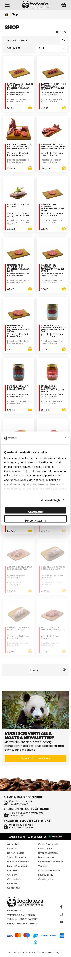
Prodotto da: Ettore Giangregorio (16, 583)
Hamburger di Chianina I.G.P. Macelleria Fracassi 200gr (52, 268)
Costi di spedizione (49, 870)
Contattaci (13, 887)
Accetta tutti (35, 511)
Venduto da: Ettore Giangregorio (16, 576)
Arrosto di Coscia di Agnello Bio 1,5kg (53, 568)
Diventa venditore (48, 852)
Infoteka (12, 870)
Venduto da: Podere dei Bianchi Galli (52, 576)
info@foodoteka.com (26, 923)
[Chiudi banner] (65, 438)
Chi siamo (13, 874)
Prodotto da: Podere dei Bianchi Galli (52, 583)
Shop (15, 14)
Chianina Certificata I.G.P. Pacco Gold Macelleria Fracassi (19, 147)
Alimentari (13, 844)
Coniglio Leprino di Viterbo (18, 206)
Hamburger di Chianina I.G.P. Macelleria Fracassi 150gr (18, 268)
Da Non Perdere (15, 852)
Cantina (12, 848)
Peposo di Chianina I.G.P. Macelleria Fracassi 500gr (18, 388)
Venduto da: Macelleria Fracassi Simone (18, 93)
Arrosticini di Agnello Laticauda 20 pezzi (19, 568)
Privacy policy (45, 874)
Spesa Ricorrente (16, 857)
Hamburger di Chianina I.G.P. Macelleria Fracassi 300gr (18, 329)
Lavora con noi (46, 857)
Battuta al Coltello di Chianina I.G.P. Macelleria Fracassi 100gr (20, 87)
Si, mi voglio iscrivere (35, 758)
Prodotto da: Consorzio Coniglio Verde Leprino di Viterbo (19, 222)
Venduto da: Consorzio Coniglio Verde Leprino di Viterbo (19, 215)
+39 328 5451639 (18, 804)
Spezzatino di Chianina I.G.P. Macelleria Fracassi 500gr (52, 389)
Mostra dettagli (50, 500)
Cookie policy (45, 879)
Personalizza (33, 520)
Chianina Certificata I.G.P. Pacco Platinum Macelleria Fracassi (53, 147)
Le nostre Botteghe (18, 861)
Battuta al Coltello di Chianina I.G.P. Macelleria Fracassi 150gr (53, 87)
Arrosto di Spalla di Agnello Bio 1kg (18, 629)
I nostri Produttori (17, 866)
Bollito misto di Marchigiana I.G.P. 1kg (53, 629)
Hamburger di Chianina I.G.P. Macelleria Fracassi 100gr (52, 208)
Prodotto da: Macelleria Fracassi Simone (18, 100)
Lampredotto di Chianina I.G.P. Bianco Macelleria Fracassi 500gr (53, 329)
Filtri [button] (59, 32)
